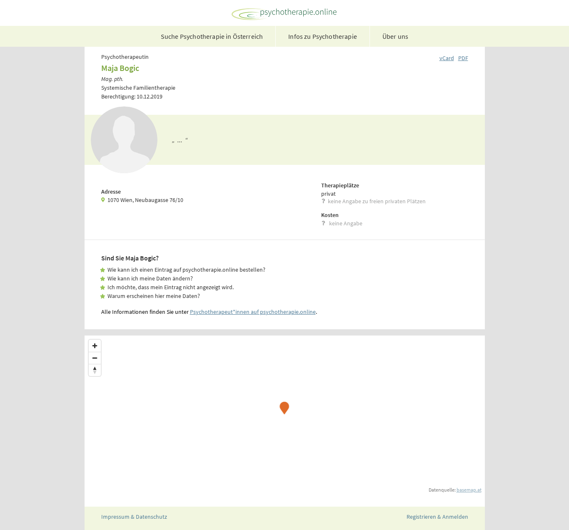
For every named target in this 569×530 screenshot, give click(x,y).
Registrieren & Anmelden (437, 516)
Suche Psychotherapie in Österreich (212, 36)
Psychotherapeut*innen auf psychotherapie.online (253, 311)
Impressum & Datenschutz (134, 516)
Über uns (395, 36)
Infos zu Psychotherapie (322, 36)
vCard (446, 58)
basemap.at (469, 490)
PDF (463, 58)
